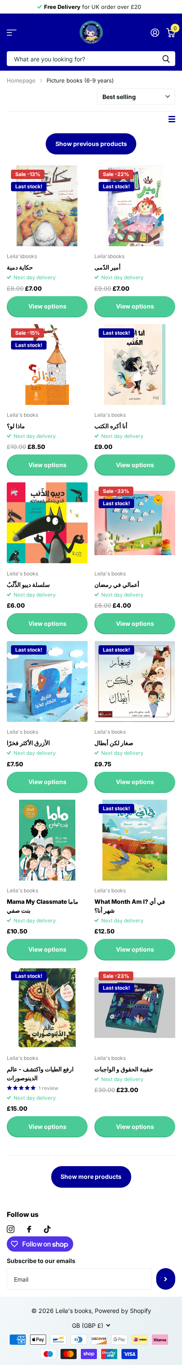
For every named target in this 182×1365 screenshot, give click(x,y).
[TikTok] (47, 1229)
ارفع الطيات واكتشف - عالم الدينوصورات (40, 1073)
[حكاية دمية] (47, 205)
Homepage (21, 80)
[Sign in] (154, 32)
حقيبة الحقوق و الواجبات (123, 1069)
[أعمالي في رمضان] (134, 522)
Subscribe (165, 1278)
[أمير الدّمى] (134, 205)
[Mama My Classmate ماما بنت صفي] (47, 840)
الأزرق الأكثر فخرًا (28, 742)
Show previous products (91, 143)
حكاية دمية (20, 267)
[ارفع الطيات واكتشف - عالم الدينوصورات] (47, 1007)
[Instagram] (10, 1229)
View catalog (12, 32)
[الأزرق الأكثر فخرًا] (47, 681)
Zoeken (166, 58)
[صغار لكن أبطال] (134, 681)
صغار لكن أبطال (113, 742)
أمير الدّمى (107, 267)
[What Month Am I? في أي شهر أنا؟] (134, 840)
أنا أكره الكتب (110, 425)
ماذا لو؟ (16, 425)
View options (47, 306)
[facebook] (29, 1229)
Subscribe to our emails (41, 1260)
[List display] (171, 119)
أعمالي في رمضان (116, 584)
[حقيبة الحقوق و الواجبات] (134, 1007)
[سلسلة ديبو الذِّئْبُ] (47, 522)
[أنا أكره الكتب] (134, 364)
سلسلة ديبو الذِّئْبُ (28, 584)
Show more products (91, 1176)
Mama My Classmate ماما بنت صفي (42, 906)
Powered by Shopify (123, 1310)
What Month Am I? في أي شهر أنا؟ (129, 906)
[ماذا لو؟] (47, 364)
